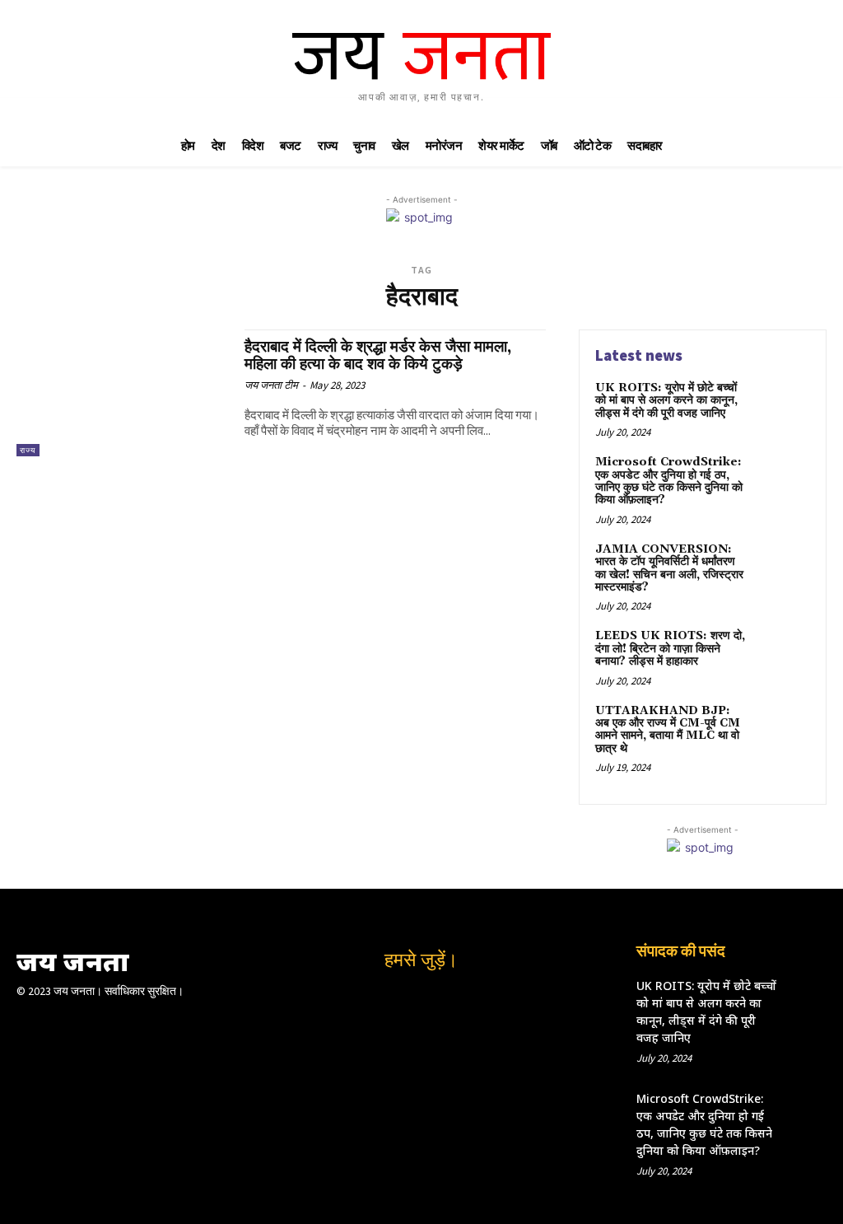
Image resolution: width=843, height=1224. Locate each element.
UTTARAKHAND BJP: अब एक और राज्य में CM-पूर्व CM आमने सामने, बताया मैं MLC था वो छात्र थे (667, 729)
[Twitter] (439, 1001)
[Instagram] (404, 1001)
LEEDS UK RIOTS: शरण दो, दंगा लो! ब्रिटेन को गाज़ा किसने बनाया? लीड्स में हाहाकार (670, 648)
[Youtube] (473, 1001)
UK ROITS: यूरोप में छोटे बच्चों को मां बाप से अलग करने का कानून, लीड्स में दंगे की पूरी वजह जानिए (666, 401)
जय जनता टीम (271, 385)
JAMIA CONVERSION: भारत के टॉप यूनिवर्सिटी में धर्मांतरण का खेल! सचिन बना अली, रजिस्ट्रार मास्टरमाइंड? (669, 568)
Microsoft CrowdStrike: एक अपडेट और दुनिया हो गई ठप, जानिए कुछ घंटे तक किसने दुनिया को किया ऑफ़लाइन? (669, 481)
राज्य (28, 450)
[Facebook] (369, 1001)
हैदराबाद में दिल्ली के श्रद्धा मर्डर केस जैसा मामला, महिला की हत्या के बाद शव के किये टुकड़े (378, 355)
